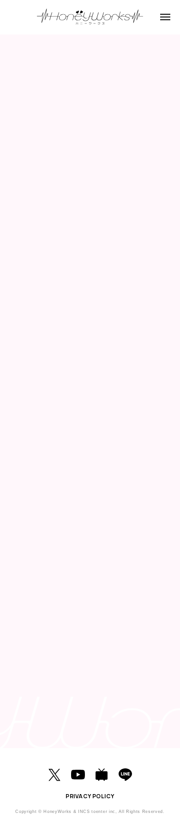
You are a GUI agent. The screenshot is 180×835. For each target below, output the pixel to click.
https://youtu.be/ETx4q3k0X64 (63, 613)
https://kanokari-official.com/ (60, 678)
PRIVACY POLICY (90, 796)
